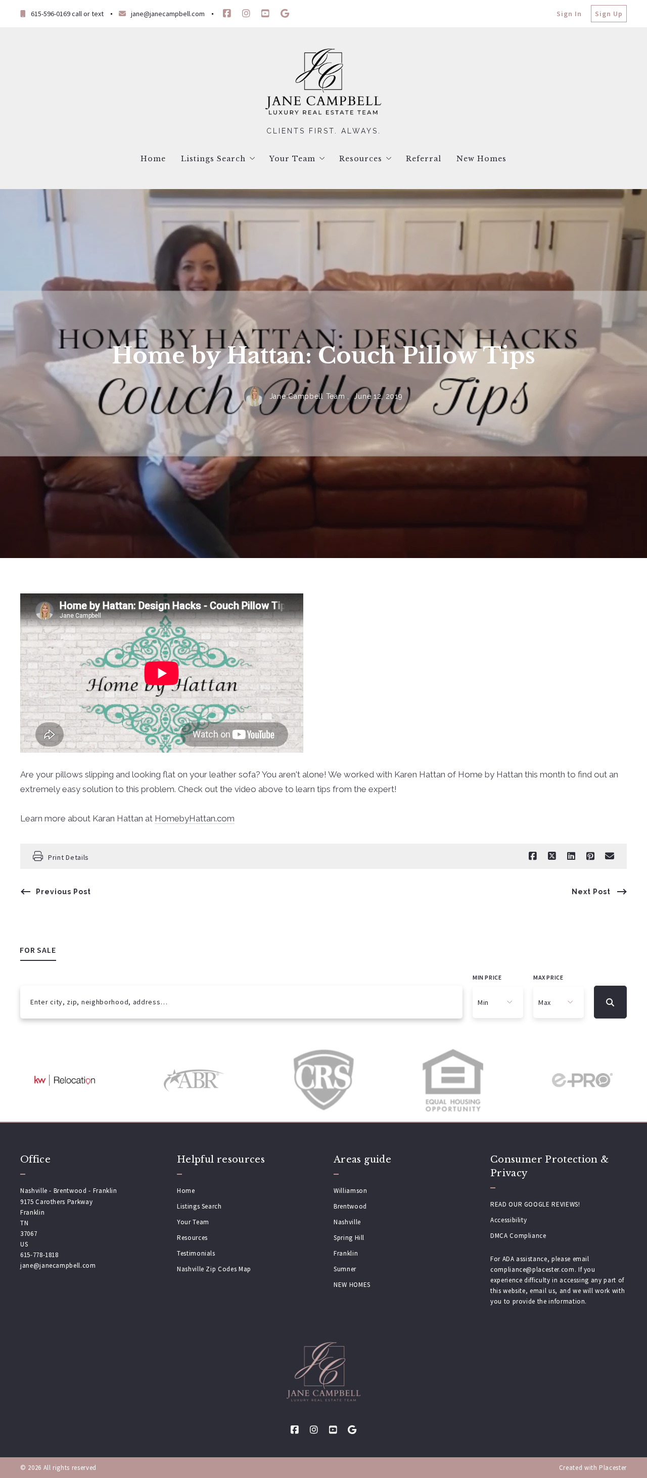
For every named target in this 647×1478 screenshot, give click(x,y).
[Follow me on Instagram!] (246, 13)
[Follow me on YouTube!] (265, 13)
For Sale (38, 950)
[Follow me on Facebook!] (227, 13)
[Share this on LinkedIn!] (571, 856)
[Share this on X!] (552, 856)
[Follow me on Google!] (284, 13)
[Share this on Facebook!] (532, 856)
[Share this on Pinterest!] (590, 856)
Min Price (487, 977)
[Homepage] (323, 83)
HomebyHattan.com (195, 818)
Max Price (548, 977)
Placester (613, 1467)
